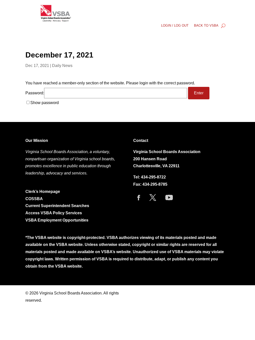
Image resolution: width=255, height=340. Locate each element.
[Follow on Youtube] (169, 197)
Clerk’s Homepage (42, 191)
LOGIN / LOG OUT (175, 25)
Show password (44, 103)
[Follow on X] (153, 197)
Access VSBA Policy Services (54, 213)
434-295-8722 (153, 177)
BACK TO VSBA (206, 25)
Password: (34, 93)
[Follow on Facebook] (138, 197)
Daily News (62, 65)
